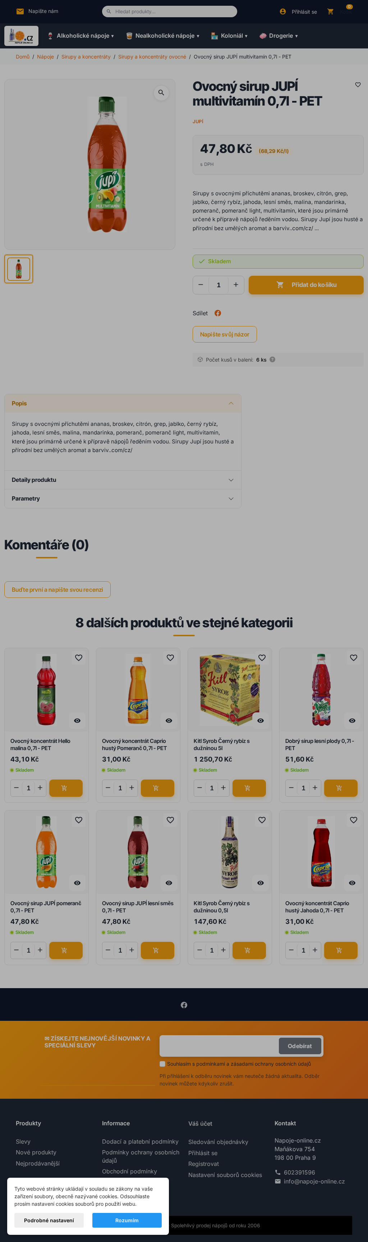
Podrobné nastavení (49, 1220)
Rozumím (127, 1220)
